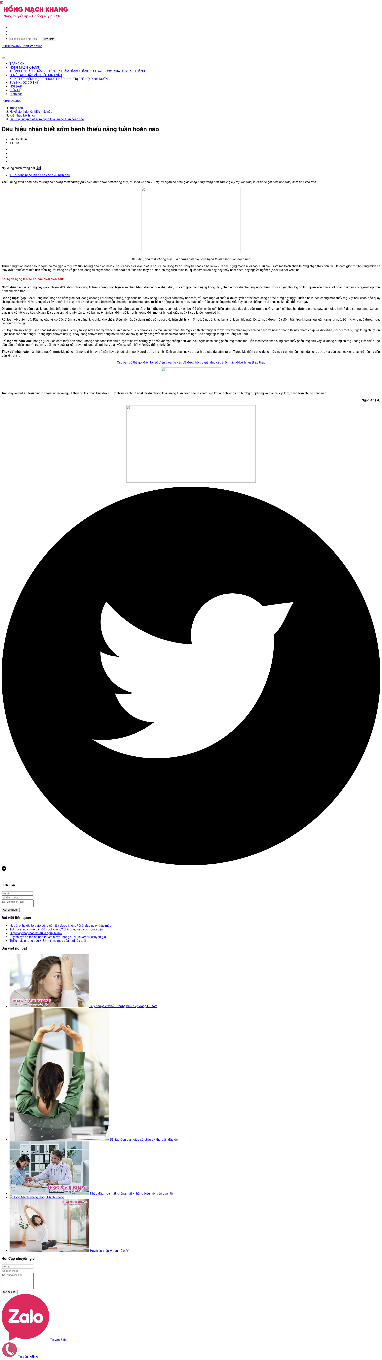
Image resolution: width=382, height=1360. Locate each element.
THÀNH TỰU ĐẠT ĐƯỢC (95, 71)
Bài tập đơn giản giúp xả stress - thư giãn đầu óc (144, 1139)
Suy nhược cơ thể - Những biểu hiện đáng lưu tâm (123, 1006)
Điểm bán (16, 94)
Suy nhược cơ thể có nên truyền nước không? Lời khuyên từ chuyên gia (58, 937)
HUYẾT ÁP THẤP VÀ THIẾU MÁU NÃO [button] (36, 75)
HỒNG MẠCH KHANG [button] (24, 67)
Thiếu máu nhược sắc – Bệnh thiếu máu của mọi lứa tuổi (48, 941)
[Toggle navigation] (3, 57)
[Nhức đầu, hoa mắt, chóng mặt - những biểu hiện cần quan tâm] (50, 1193)
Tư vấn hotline (28, 1356)
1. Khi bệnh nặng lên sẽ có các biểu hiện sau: (40, 175)
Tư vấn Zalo (58, 1340)
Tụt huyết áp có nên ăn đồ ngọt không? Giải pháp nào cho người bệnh (57, 929)
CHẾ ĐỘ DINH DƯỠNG (94, 79)
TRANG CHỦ (18, 64)
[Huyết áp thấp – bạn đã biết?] (50, 1251)
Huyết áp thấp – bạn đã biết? (110, 1251)
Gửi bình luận (10, 909)
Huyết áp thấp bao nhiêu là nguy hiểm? (36, 933)
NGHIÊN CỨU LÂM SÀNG (60, 71)
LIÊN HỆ (15, 90)
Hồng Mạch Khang (51, 1197)
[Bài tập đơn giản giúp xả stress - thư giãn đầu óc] (60, 1139)
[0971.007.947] (182, 362)
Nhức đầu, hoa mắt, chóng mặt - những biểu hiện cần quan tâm (132, 1193)
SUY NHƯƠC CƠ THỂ (24, 83)
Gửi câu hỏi (9, 1291)
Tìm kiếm (49, 38)
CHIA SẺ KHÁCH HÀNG (129, 71)
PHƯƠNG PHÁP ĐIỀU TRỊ (60, 79)
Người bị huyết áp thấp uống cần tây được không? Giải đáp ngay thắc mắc (60, 925)
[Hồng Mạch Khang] (24, 1197)
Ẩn (38, 168)
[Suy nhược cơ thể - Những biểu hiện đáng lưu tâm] (50, 1006)
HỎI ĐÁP (16, 86)
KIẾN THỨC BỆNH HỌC (26, 79)
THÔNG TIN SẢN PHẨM (26, 71)
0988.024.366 (11, 46)
